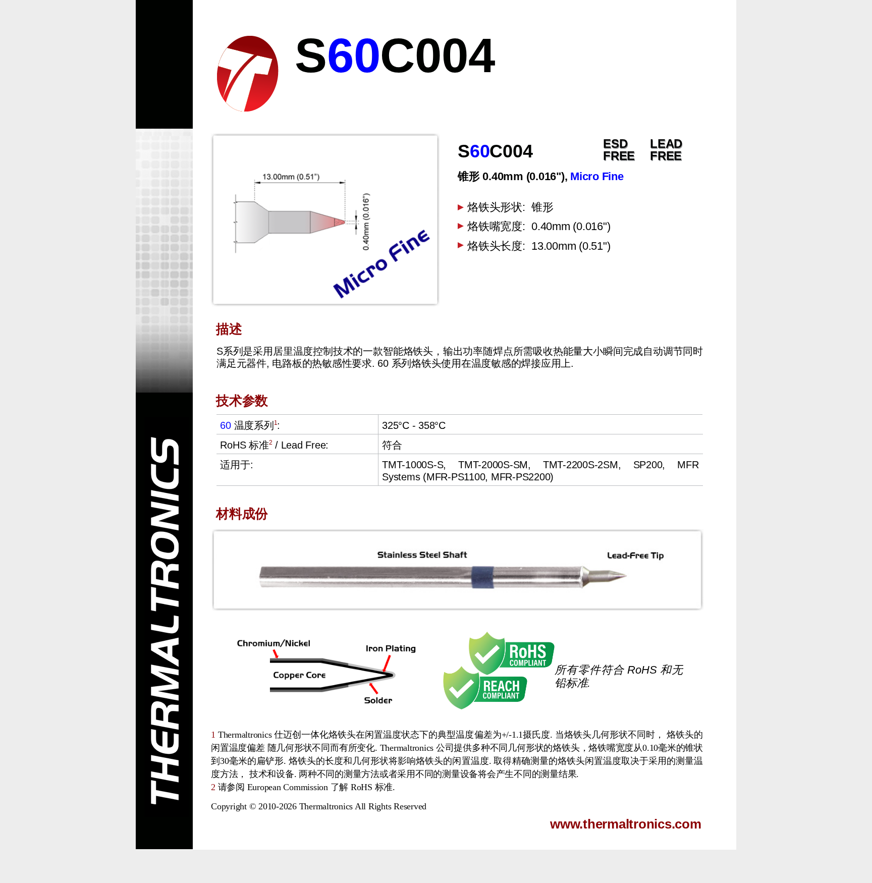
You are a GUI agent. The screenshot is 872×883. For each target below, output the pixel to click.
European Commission (287, 787)
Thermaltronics (326, 806)
